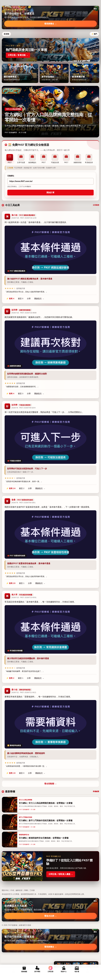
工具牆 (32, 890)
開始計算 (50, 192)
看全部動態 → (50, 783)
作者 (12, 890)
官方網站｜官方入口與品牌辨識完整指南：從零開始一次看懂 (48, 117)
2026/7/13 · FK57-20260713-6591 (24, 597)
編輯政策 (19, 890)
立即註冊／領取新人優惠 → (61, 874)
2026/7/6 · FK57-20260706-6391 (24, 503)
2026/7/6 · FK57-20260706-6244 (24, 408)
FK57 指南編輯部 (11, 132)
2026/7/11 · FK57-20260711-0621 (24, 692)
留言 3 (20, 393)
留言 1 (21, 583)
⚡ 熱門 (94, 34)
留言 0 (20, 298)
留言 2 (21, 488)
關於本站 (5, 890)
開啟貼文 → (39, 298)
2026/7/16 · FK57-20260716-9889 (24, 313)
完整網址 (10, 176)
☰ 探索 (6, 34)
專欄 (26, 890)
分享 (29, 298)
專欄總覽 (96, 791)
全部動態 (96, 205)
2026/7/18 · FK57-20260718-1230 (24, 218)
